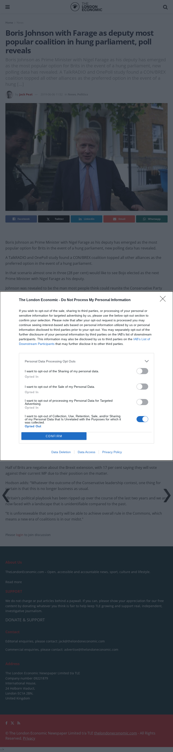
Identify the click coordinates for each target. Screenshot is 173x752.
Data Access (86, 452)
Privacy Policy (112, 452)
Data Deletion (61, 452)
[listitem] (86, 361)
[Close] (164, 300)
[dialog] (86, 376)
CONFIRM (54, 436)
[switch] (142, 371)
